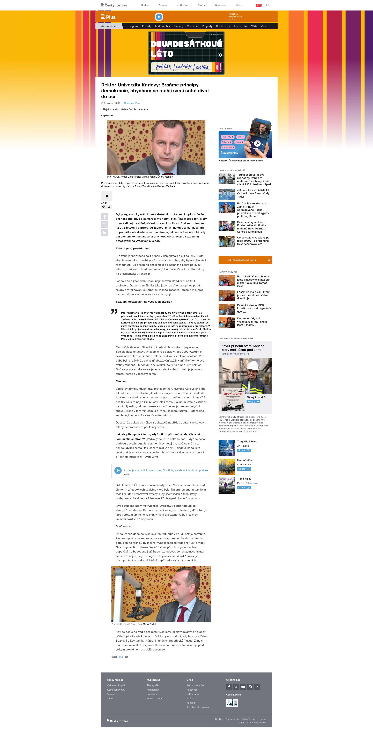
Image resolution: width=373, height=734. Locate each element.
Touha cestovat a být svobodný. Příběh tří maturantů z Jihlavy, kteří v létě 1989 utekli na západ (254, 179)
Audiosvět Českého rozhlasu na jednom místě (241, 160)
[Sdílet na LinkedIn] (104, 232)
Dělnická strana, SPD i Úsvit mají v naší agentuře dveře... (254, 308)
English (262, 719)
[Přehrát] (106, 196)
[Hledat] (268, 5)
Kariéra (190, 698)
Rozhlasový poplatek (197, 707)
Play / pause (118, 470)
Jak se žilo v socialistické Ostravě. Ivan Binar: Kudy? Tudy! (254, 193)
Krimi (239, 137)
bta (121, 656)
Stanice (201, 5)
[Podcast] (104, 207)
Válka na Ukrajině (116, 685)
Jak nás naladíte (195, 685)
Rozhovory (223, 26)
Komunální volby (116, 689)
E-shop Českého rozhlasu (236, 338)
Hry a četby (226, 137)
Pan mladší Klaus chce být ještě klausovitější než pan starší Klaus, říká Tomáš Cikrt (254, 281)
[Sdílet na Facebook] (104, 216)
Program (163, 5)
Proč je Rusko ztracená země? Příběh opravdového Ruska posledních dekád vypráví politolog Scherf (253, 210)
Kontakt (190, 702)
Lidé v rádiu (192, 694)
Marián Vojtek (149, 176)
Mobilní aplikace (155, 698)
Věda (254, 26)
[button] (206, 471)
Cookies (219, 719)
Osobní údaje (232, 719)
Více (265, 26)
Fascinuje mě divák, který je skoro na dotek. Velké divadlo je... (253, 295)
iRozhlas (145, 5)
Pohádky (225, 142)
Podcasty (152, 694)
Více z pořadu (228, 272)
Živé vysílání (227, 147)
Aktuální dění (109, 26)
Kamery (233, 20)
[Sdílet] (109, 207)
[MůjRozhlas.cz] (107, 115)
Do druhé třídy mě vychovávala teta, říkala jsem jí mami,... (252, 321)
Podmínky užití (249, 719)
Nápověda (192, 689)
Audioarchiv (235, 17)
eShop (110, 698)
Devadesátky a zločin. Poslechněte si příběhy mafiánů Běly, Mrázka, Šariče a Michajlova (251, 227)
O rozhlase (220, 5)
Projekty (207, 26)
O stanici (192, 26)
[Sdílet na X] (104, 224)
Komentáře (240, 26)
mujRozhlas (182, 5)
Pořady (146, 26)
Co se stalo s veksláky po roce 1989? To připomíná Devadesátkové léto (253, 240)
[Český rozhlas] (114, 5)
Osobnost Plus (132, 103)
